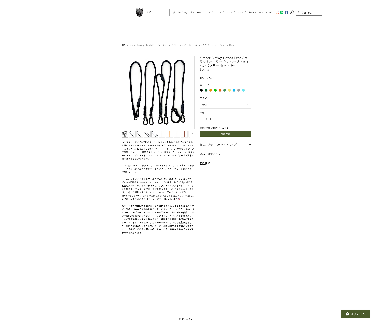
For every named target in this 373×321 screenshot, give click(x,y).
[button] (292, 12)
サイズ (204, 97)
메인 (124, 45)
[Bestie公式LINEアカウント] (281, 12)
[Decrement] (202, 119)
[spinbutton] (206, 119)
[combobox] (225, 104)
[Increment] (211, 119)
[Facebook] (286, 12)
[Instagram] (277, 12)
